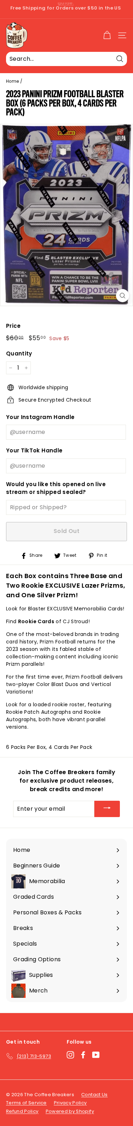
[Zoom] (122, 295)
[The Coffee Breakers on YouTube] (96, 1055)
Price (13, 326)
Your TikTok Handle (34, 450)
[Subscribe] (107, 809)
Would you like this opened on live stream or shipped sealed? (56, 488)
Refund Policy (22, 1111)
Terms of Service (26, 1102)
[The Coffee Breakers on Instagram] (70, 1055)
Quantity (19, 353)
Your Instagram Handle (40, 417)
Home (12, 81)
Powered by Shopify (70, 1111)
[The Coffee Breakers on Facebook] (83, 1055)
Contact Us (94, 1094)
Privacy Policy (70, 1102)
